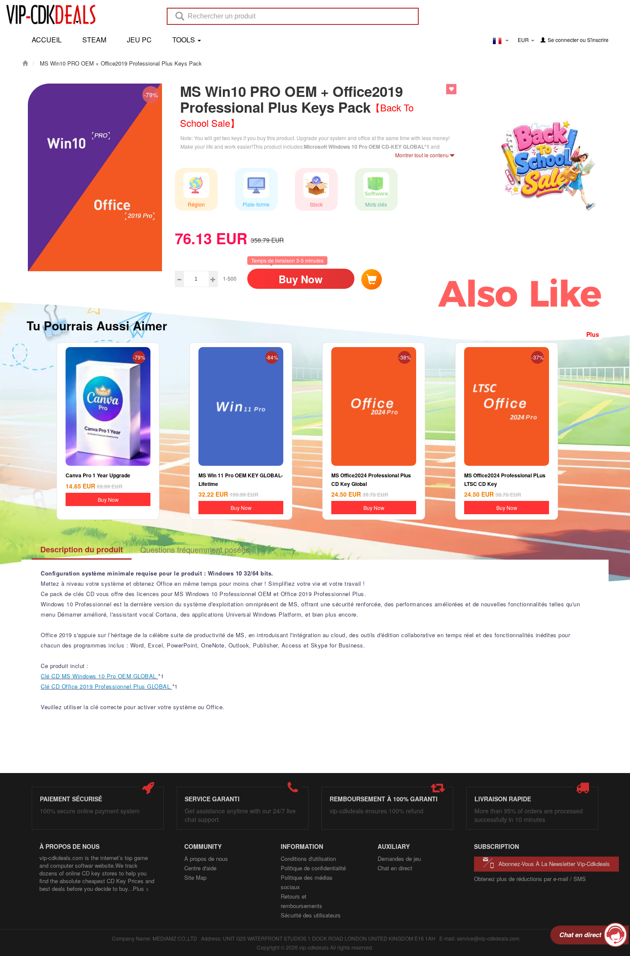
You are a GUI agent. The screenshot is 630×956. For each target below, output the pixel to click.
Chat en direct (395, 868)
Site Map (195, 877)
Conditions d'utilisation (308, 858)
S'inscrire (598, 39)
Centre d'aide (200, 868)
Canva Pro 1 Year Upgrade (98, 475)
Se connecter (563, 39)
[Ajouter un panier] (371, 279)
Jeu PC (139, 40)
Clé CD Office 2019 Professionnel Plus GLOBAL (106, 686)
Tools (184, 40)
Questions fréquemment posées (194, 549)
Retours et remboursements (301, 901)
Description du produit (81, 549)
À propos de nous (206, 858)
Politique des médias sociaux (307, 882)
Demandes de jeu (399, 858)
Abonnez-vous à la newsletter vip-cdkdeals (554, 864)
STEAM (94, 40)
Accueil (47, 40)
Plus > (141, 888)
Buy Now (301, 279)
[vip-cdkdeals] (48, 14)
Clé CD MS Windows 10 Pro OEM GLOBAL (99, 676)
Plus (592, 334)
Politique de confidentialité (313, 868)
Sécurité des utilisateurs (311, 915)
